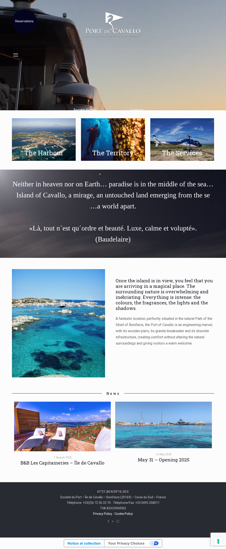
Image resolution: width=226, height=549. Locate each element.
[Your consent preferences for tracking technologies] (218, 541)
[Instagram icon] (117, 521)
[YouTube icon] (113, 521)
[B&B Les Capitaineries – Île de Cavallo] (62, 426)
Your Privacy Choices (126, 543)
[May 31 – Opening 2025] (163, 425)
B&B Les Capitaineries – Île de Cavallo (62, 463)
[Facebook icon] (108, 521)
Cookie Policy (124, 513)
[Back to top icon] (204, 540)
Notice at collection (84, 543)
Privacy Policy (102, 513)
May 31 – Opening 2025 (163, 460)
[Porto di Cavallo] (113, 24)
